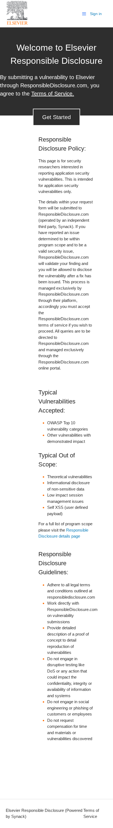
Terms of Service (91, 813)
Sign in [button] (96, 13)
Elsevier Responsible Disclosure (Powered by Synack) (44, 813)
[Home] (17, 23)
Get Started (56, 117)
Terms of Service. (52, 94)
